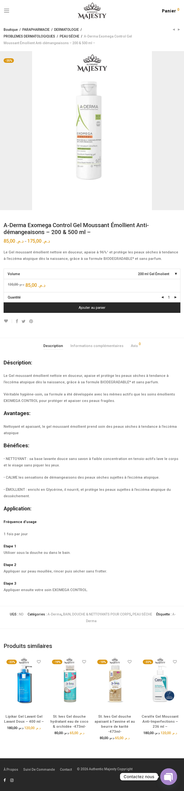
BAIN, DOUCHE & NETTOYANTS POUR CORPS (97, 614)
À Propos (11, 769)
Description (53, 346)
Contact (66, 769)
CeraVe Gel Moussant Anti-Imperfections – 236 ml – (160, 721)
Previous (4, 130)
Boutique (11, 30)
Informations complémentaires (96, 346)
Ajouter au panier (92, 307)
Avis (136, 345)
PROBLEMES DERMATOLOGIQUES (29, 36)
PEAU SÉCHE (69, 36)
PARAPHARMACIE (36, 30)
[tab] (53, 346)
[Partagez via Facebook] (17, 321)
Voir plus (24, 728)
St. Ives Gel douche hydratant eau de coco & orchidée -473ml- (69, 721)
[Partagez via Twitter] (24, 321)
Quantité (14, 297)
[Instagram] (12, 780)
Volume (14, 274)
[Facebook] (5, 780)
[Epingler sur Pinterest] (31, 321)
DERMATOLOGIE (66, 30)
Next (179, 130)
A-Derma (54, 614)
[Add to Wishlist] (8, 321)
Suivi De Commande (39, 769)
